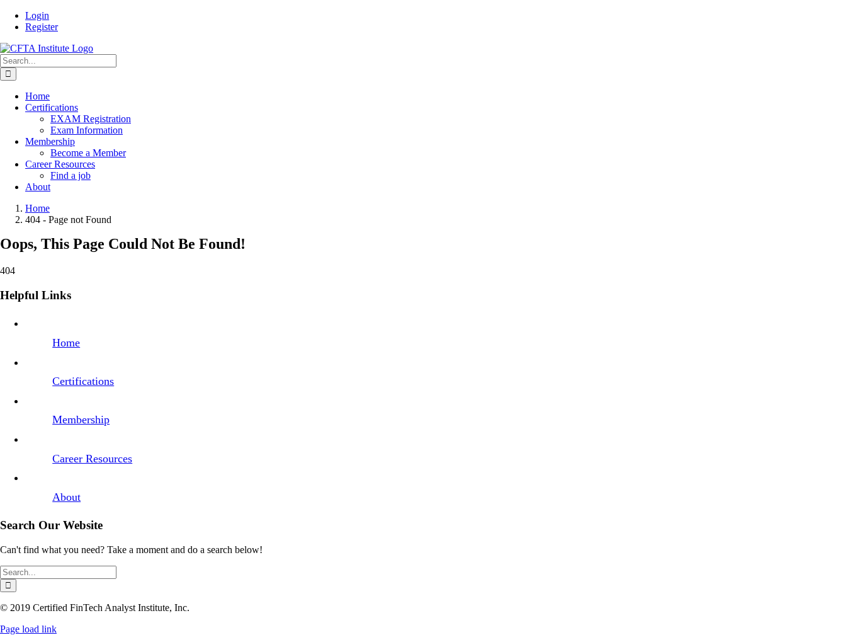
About (66, 497)
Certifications (83, 381)
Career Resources (92, 458)
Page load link (28, 629)
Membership (81, 419)
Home (66, 342)
